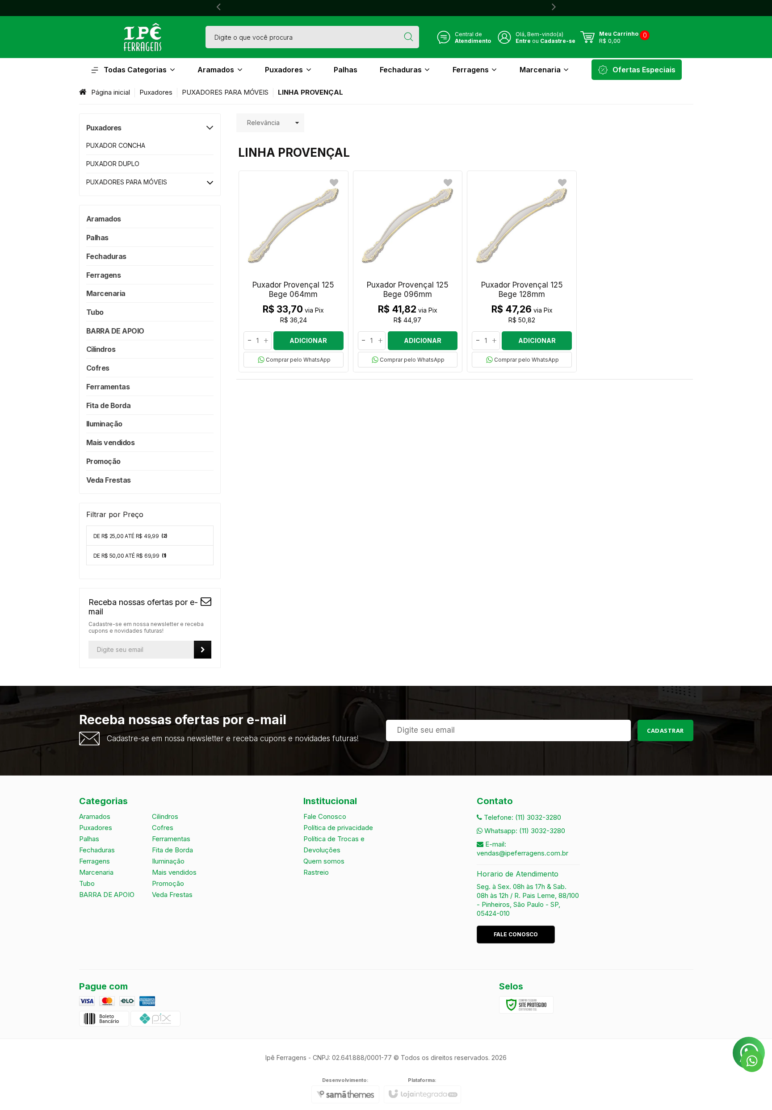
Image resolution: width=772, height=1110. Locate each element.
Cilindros (165, 816)
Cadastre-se (557, 41)
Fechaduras (97, 850)
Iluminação (168, 861)
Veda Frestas (172, 894)
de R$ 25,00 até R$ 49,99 (130, 536)
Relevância (263, 122)
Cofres (162, 827)
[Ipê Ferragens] (142, 37)
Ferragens (94, 861)
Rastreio (316, 872)
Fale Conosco (324, 816)
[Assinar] (202, 650)
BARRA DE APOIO (106, 894)
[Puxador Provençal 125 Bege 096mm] (407, 271)
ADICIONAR (308, 340)
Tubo (87, 883)
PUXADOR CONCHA (115, 145)
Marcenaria (96, 872)
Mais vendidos (174, 872)
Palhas (89, 839)
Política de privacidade (338, 827)
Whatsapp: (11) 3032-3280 (523, 830)
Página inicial (110, 92)
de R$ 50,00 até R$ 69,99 (130, 555)
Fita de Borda (172, 850)
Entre (523, 41)
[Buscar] (408, 37)
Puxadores (155, 92)
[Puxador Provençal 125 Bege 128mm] (521, 271)
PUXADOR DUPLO (112, 163)
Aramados (94, 816)
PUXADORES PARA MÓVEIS (225, 92)
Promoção (168, 883)
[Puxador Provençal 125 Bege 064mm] (293, 271)
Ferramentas (171, 839)
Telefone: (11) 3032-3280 (521, 817)
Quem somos (323, 861)
